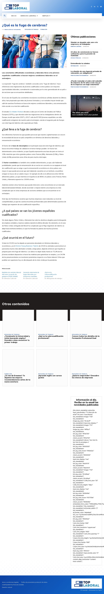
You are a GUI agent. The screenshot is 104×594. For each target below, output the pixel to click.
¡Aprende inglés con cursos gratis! (50, 376)
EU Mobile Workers (16, 112)
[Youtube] (101, 7)
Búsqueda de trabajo (31, 29)
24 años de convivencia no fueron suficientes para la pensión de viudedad (84, 53)
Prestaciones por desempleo (79, 75)
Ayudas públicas (76, 58)
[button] (5, 16)
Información (75, 66)
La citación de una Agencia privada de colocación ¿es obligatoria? (86, 72)
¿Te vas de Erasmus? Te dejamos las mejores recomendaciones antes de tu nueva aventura (17, 378)
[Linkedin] (95, 7)
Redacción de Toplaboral (13, 29)
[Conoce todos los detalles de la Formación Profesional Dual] (85, 321)
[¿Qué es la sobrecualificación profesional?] (52, 321)
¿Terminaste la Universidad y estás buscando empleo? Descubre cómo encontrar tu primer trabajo (17, 339)
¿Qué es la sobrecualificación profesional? (51, 274)
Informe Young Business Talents (26, 246)
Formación (43, 29)
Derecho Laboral (76, 46)
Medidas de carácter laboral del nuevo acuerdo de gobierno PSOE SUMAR (11, 274)
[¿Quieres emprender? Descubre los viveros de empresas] (85, 360)
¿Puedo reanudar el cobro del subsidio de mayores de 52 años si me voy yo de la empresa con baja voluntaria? (86, 82)
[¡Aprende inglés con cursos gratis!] (52, 360)
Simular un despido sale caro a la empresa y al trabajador (84, 43)
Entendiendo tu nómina (80, 63)
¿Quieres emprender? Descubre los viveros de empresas (85, 376)
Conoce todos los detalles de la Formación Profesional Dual (85, 337)
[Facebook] (91, 7)
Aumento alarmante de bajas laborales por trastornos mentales (31, 274)
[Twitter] (98, 7)
